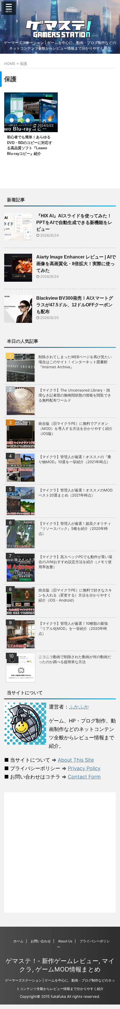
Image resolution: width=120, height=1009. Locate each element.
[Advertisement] (60, 852)
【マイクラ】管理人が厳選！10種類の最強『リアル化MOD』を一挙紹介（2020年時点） (73, 628)
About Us (65, 941)
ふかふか (79, 707)
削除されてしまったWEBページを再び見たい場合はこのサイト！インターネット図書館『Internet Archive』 (75, 362)
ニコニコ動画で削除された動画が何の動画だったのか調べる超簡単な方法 (75, 659)
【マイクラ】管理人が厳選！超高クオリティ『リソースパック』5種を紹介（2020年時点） (75, 528)
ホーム (18, 941)
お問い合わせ (41, 941)
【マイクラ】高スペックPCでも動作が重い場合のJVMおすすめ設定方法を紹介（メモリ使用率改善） (75, 561)
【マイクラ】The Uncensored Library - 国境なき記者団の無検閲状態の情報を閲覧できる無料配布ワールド (75, 395)
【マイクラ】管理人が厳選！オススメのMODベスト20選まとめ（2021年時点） (75, 492)
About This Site (76, 760)
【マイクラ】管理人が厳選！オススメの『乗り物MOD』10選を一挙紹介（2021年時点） (75, 459)
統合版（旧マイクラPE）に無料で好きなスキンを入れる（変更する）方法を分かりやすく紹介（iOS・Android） (75, 595)
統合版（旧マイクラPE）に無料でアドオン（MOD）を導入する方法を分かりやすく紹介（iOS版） (75, 428)
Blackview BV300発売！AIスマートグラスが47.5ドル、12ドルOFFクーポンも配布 (74, 305)
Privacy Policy (84, 768)
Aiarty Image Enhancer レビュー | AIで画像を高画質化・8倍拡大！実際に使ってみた (76, 264)
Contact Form (84, 777)
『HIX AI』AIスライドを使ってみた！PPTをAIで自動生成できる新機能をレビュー (74, 222)
